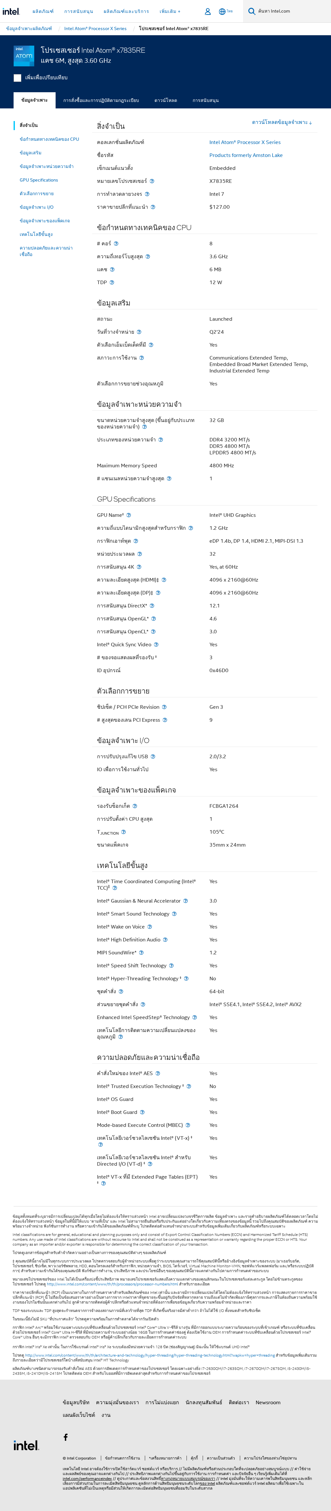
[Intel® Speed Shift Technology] (171, 965)
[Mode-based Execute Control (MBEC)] (187, 1125)
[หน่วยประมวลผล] (139, 554)
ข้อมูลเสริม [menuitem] (30, 153)
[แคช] (112, 269)
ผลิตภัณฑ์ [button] (43, 11)
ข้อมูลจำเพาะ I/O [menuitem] (37, 207)
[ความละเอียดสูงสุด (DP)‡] (158, 592)
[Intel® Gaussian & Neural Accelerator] (185, 901)
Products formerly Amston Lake (246, 155)
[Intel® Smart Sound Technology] (174, 914)
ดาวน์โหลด (166, 100)
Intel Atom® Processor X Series (245, 142)
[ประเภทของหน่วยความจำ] (160, 439)
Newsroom (268, 1402)
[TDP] (111, 282)
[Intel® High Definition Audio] (165, 939)
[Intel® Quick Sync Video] (156, 644)
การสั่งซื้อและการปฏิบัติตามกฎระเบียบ (101, 100)
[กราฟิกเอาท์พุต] (135, 541)
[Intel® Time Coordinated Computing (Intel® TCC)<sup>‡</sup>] (114, 888)
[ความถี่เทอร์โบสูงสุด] (147, 256)
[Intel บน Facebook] (65, 1438)
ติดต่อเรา (239, 1402)
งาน (106, 1415)
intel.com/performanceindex (87, 1478)
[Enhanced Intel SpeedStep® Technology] (194, 1017)
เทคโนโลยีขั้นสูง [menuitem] (36, 234)
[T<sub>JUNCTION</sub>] (123, 832)
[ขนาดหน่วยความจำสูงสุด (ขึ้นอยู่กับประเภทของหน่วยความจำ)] (144, 426)
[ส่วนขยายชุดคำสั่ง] (142, 1004)
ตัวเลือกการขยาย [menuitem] (37, 193)
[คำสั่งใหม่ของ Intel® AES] (157, 1073)
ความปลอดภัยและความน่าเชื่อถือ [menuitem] (46, 251)
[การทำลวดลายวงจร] (147, 194)
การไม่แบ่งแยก (162, 1402)
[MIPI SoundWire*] (141, 952)
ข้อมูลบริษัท (76, 1402)
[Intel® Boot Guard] (142, 1112)
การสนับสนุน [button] (78, 11)
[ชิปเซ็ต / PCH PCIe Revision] (164, 707)
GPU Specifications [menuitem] (39, 180)
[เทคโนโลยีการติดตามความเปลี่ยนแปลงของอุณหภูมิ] (120, 1036)
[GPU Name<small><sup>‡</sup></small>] (128, 515)
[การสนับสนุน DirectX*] (151, 605)
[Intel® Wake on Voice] (149, 926)
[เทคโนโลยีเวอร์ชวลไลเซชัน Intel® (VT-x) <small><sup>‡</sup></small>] (100, 1144)
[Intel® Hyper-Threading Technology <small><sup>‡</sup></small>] (186, 978)
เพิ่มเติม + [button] (170, 11)
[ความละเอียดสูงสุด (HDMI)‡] (163, 580)
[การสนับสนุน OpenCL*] (153, 631)
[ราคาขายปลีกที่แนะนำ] (152, 207)
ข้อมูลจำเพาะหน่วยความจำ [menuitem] (47, 166)
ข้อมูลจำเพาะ (34, 100)
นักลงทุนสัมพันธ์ (204, 1402)
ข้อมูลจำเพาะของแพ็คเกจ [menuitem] (45, 221)
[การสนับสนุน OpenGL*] (153, 618)
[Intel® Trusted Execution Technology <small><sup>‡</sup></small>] (188, 1086)
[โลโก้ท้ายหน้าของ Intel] (26, 1445)
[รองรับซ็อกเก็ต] (134, 806)
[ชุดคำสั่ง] (120, 991)
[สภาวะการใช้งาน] (141, 358)
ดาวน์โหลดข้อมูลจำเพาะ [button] (280, 122)
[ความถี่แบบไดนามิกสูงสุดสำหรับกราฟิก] (190, 528)
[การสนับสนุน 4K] (139, 567)
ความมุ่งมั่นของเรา (117, 1402)
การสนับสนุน (206, 100)
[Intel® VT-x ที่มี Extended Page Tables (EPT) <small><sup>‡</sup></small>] (103, 1183)
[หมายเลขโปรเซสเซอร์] (151, 181)
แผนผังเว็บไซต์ (79, 1415)
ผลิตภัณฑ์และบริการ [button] (126, 11)
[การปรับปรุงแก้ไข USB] (152, 756)
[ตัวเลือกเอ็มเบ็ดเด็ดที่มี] (151, 345)
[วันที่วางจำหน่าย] (139, 332)
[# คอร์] (116, 243)
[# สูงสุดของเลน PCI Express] (164, 720)
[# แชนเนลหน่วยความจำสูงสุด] (169, 478)
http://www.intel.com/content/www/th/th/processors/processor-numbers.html (112, 1284)
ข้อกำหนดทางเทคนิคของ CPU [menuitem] (49, 139)
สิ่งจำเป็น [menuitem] (29, 125)
